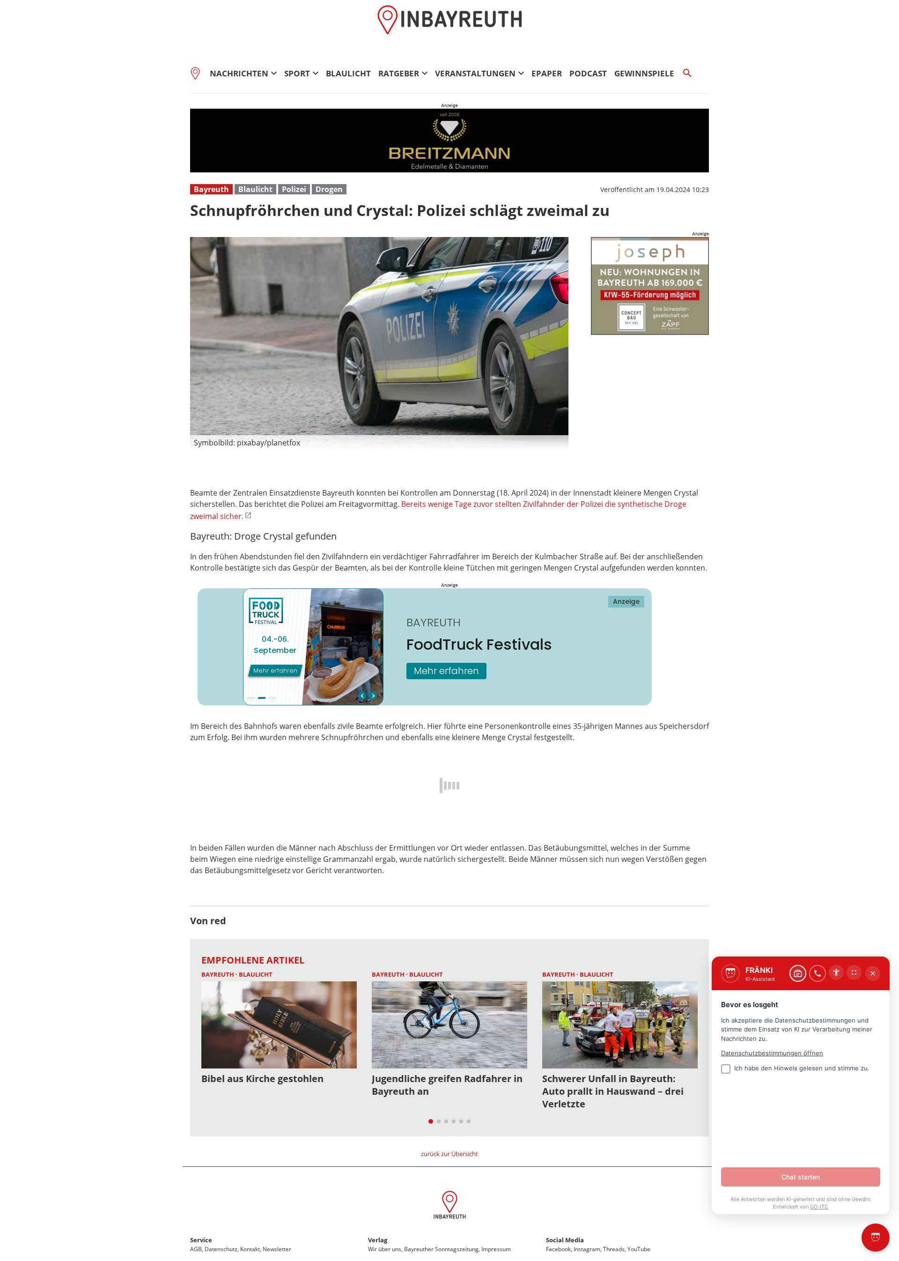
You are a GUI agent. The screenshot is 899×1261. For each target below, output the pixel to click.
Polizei (294, 189)
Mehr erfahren (446, 670)
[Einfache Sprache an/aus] (836, 972)
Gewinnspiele (644, 73)
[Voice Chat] (817, 973)
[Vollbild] (854, 972)
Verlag (377, 1240)
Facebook (558, 1249)
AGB (196, 1249)
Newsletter (277, 1249)
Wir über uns (384, 1249)
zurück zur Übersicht (449, 1154)
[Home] (198, 73)
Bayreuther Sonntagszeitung (441, 1249)
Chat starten (800, 1177)
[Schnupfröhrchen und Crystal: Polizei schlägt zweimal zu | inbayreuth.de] (449, 1206)
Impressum (496, 1249)
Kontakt (250, 1249)
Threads (614, 1249)
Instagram (587, 1249)
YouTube (638, 1249)
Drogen (329, 189)
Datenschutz (221, 1249)
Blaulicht (348, 73)
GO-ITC (819, 1206)
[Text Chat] (797, 973)
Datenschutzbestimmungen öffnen (772, 1053)
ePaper (546, 73)
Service (201, 1240)
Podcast (588, 73)
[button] (379, 442)
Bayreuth (211, 189)
